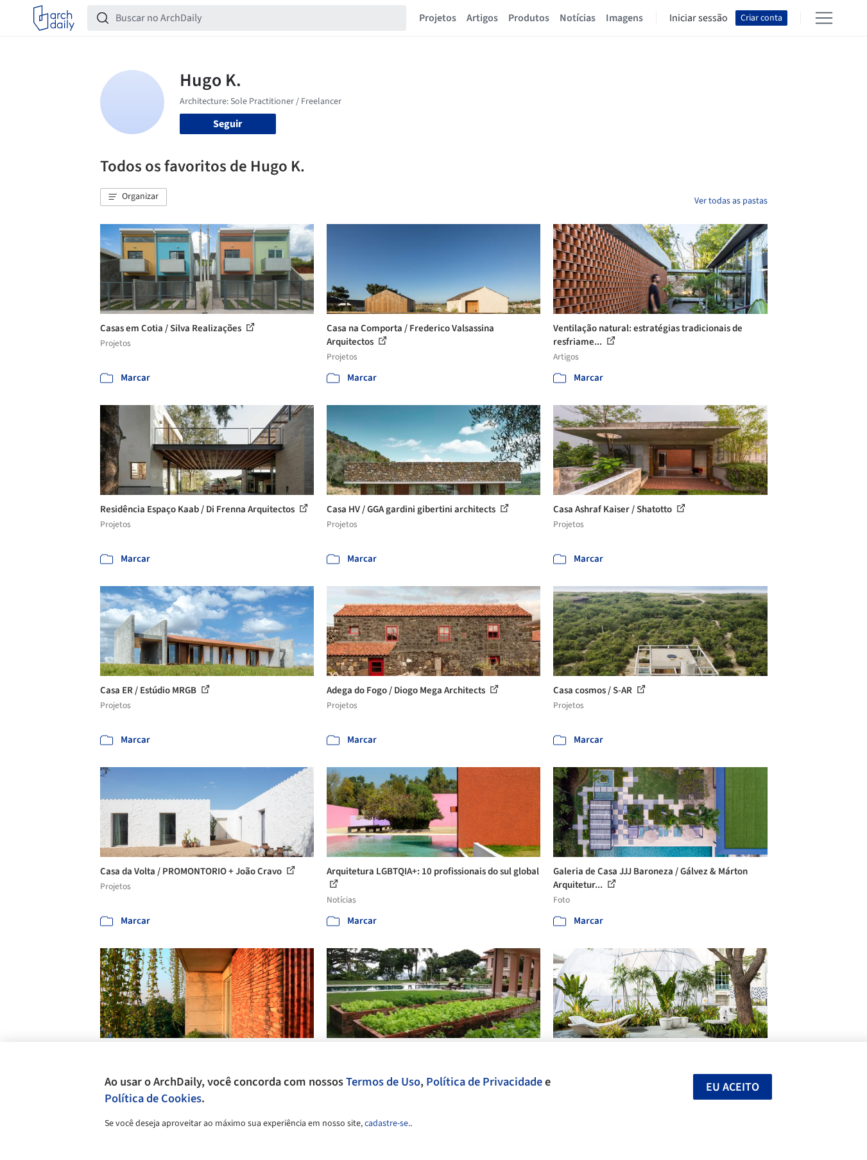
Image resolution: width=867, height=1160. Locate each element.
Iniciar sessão (698, 18)
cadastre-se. (387, 1123)
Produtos (528, 18)
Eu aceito (732, 1087)
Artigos (482, 18)
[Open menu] (824, 18)
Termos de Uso (383, 1081)
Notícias (578, 18)
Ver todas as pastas (731, 200)
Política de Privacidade (484, 1081)
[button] (133, 197)
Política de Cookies (153, 1098)
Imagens (624, 18)
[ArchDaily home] (53, 18)
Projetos (437, 18)
